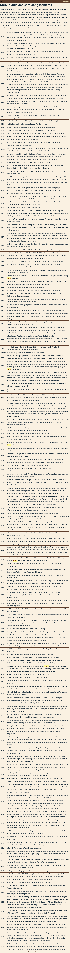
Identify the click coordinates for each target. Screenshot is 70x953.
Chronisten (1, 5)
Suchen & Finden (1, 34)
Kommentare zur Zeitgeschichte (1, 7)
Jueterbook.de (38, 951)
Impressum (1, 31)
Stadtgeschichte (1, 29)
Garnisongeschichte (1, 10)
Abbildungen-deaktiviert (1, 37)
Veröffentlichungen (1, 26)
